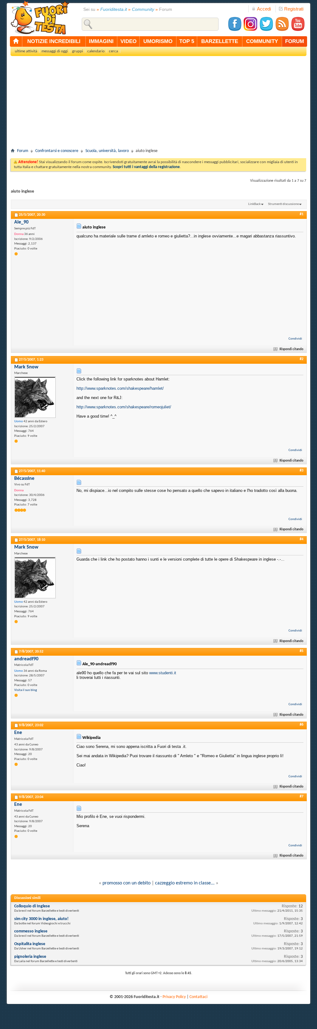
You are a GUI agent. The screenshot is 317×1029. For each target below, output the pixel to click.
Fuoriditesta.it (113, 9)
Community (143, 9)
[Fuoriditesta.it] (39, 17)
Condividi (295, 339)
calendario (96, 51)
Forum (22, 151)
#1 (301, 214)
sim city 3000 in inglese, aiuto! (41, 919)
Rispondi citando (291, 349)
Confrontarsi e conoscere (56, 151)
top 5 (186, 41)
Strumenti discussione (283, 204)
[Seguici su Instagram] (250, 30)
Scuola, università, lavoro (107, 151)
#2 (301, 359)
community (262, 41)
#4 (301, 539)
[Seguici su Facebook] (234, 30)
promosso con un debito (126, 883)
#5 (301, 651)
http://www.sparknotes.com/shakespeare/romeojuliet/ (123, 407)
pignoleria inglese (30, 956)
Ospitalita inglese (29, 944)
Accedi (264, 8)
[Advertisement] (158, 104)
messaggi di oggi (54, 51)
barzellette (219, 41)
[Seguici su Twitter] (266, 30)
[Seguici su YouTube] (297, 30)
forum (294, 41)
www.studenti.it (162, 673)
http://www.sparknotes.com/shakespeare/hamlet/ (120, 388)
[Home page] (16, 41)
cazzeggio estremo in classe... (185, 883)
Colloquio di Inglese (32, 906)
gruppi (77, 51)
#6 (301, 725)
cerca (113, 51)
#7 (301, 796)
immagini (101, 41)
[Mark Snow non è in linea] (35, 397)
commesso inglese (30, 931)
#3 (301, 470)
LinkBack (254, 204)
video (128, 41)
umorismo (157, 41)
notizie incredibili (53, 41)
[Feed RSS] (282, 30)
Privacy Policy (174, 997)
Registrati (293, 8)
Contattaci (198, 997)
